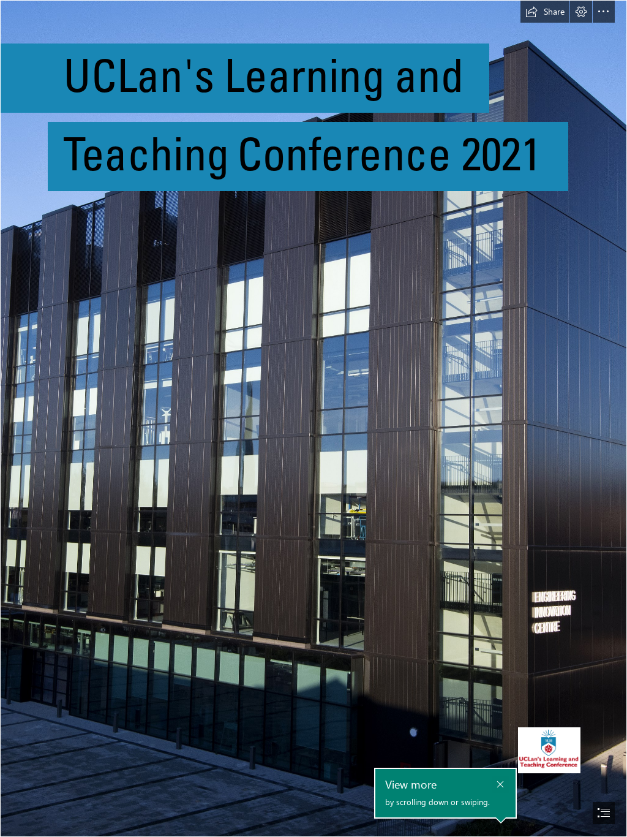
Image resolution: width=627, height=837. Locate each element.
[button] (544, 12)
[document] (313, 418)
